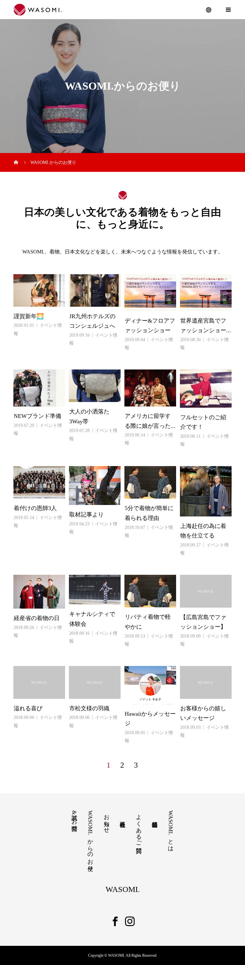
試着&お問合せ (74, 819)
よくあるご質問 (139, 827)
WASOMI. (123, 889)
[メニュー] (228, 9)
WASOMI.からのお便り (90, 839)
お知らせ (106, 820)
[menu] (209, 9)
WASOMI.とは (170, 829)
